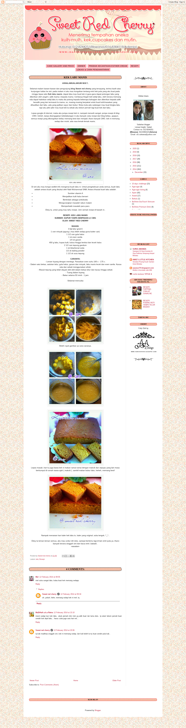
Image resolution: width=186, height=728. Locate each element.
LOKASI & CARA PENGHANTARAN (93, 70)
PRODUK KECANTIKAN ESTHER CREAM (108, 66)
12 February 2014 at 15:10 (64, 612)
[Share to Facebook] (71, 556)
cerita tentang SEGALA (142, 274)
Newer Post (34, 680)
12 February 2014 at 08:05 (49, 577)
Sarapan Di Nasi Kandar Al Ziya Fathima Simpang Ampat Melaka (143, 253)
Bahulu (134, 199)
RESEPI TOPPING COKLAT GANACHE (147, 290)
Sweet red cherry (49, 594)
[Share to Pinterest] (73, 556)
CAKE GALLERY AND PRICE (60, 66)
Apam (134, 193)
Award (134, 196)
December (139, 172)
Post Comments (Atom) (49, 685)
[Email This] (63, 556)
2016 (135, 162)
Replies (41, 589)
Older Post (116, 680)
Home (75, 680)
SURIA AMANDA (139, 249)
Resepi (42, 559)
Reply (38, 584)
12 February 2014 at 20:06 (64, 630)
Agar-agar (136, 187)
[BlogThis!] (65, 556)
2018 (135, 155)
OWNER (81, 66)
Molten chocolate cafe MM (142, 270)
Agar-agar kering (138, 190)
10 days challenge (139, 184)
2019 (135, 152)
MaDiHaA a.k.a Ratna (44, 612)
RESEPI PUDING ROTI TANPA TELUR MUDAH (149, 304)
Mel (37, 577)
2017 (135, 159)
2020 (135, 148)
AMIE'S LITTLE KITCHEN (143, 260)
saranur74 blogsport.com (143, 268)
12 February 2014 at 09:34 (70, 594)
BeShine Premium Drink (141, 207)
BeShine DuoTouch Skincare (143, 202)
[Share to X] (68, 556)
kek (37, 559)
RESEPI (134, 66)
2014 (135, 169)
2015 (135, 166)
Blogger (98, 710)
